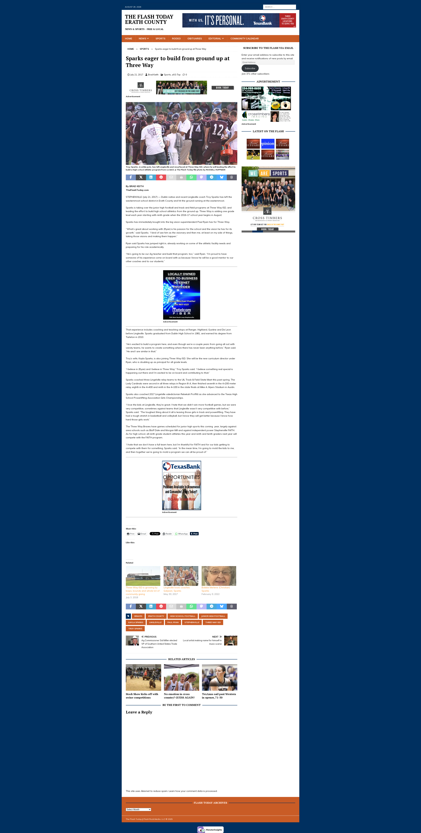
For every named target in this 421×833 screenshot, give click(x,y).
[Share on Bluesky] (222, 177)
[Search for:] (279, 6)
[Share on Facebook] (131, 177)
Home (128, 38)
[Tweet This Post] (141, 177)
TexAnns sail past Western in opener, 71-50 (219, 695)
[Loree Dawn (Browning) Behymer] (267, 155)
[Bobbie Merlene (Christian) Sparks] (219, 576)
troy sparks (135, 628)
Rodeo (176, 38)
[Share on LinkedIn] (151, 177)
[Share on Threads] (232, 177)
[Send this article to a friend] (171, 177)
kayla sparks (135, 622)
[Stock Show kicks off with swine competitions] (143, 677)
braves (138, 616)
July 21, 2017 (136, 74)
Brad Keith (153, 74)
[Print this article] (181, 177)
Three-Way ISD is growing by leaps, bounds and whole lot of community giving (143, 591)
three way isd (213, 622)
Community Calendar (245, 38)
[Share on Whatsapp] (191, 177)
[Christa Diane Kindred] (253, 144)
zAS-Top (176, 74)
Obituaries (194, 38)
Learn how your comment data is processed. (193, 791)
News (142, 38)
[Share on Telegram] (212, 177)
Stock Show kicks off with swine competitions (142, 695)
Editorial (215, 38)
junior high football (213, 616)
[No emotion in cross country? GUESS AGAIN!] (181, 677)
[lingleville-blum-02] (181, 163)
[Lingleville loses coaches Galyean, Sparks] (181, 576)
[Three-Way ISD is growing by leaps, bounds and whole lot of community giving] (143, 576)
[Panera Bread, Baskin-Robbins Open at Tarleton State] (282, 155)
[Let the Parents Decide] (267, 144)
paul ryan (173, 622)
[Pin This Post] (161, 177)
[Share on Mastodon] (202, 177)
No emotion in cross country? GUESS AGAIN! (179, 695)
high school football (182, 616)
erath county (156, 616)
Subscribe (250, 68)
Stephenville (192, 622)
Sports (160, 38)
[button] (181, 133)
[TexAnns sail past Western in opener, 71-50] (219, 677)
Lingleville (155, 622)
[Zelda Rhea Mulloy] (282, 144)
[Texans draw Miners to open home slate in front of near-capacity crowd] (253, 155)
